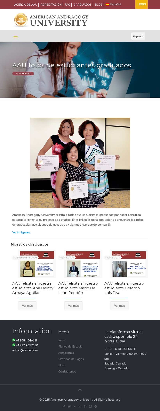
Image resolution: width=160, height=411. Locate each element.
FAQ (67, 4)
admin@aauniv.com (25, 350)
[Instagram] (90, 406)
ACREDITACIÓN (51, 4)
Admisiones (66, 353)
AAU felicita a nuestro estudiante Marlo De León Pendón (78, 288)
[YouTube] (75, 406)
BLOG (98, 4)
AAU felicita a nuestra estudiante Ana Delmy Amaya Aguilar (32, 288)
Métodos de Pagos (71, 359)
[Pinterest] (85, 406)
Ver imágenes (21, 232)
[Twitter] (69, 406)
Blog (61, 365)
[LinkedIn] (80, 406)
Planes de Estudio (70, 346)
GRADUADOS (83, 4)
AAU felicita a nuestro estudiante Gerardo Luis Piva (124, 288)
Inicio (61, 340)
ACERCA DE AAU (25, 4)
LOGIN (141, 4)
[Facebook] (64, 406)
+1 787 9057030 (27, 345)
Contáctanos (67, 371)
